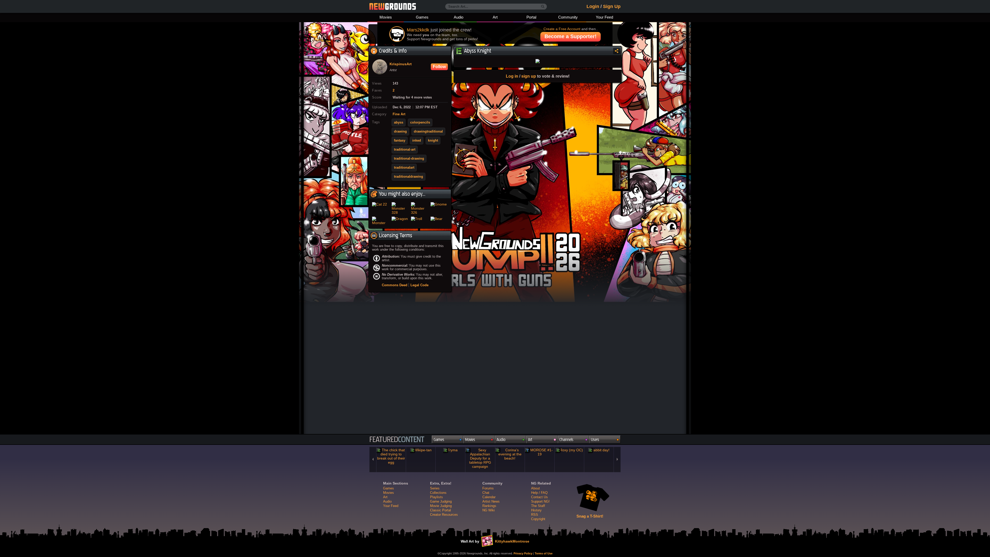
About (535, 488)
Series (435, 488)
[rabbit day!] (599, 450)
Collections (438, 493)
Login (593, 6)
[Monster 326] (419, 208)
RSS (534, 515)
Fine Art (399, 114)
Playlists (436, 497)
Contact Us (539, 497)
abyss (398, 122)
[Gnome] (439, 208)
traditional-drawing (409, 158)
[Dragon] (400, 221)
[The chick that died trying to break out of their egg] (391, 456)
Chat (485, 493)
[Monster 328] (400, 208)
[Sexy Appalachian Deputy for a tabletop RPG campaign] (480, 458)
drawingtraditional (428, 131)
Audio (458, 17)
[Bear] (439, 221)
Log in (512, 76)
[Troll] (419, 221)
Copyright (538, 519)
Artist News (491, 501)
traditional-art (404, 149)
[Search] (542, 7)
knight (433, 140)
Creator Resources (444, 515)
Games (422, 17)
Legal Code (419, 285)
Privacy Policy (523, 553)
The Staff (538, 506)
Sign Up (612, 6)
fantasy (399, 140)
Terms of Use (543, 553)
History (536, 510)
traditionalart (404, 167)
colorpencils (420, 122)
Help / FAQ (539, 493)
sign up (528, 76)
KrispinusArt (401, 64)
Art (495, 17)
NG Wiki (488, 510)
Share (616, 51)
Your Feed (604, 17)
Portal (531, 17)
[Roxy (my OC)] (569, 450)
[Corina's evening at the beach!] (510, 454)
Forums (488, 488)
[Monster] (381, 221)
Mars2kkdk (418, 29)
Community (568, 17)
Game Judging (441, 501)
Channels (566, 439)
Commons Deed (394, 285)
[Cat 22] (381, 208)
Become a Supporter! (570, 36)
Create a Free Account (561, 29)
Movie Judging (441, 506)
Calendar (489, 497)
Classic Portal (440, 510)
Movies (386, 17)
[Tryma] (450, 450)
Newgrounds (392, 6)
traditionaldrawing (408, 176)
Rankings (489, 506)
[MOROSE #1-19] (539, 452)
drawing (400, 131)
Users (595, 439)
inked (416, 140)
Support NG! (540, 501)
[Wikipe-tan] (420, 450)
